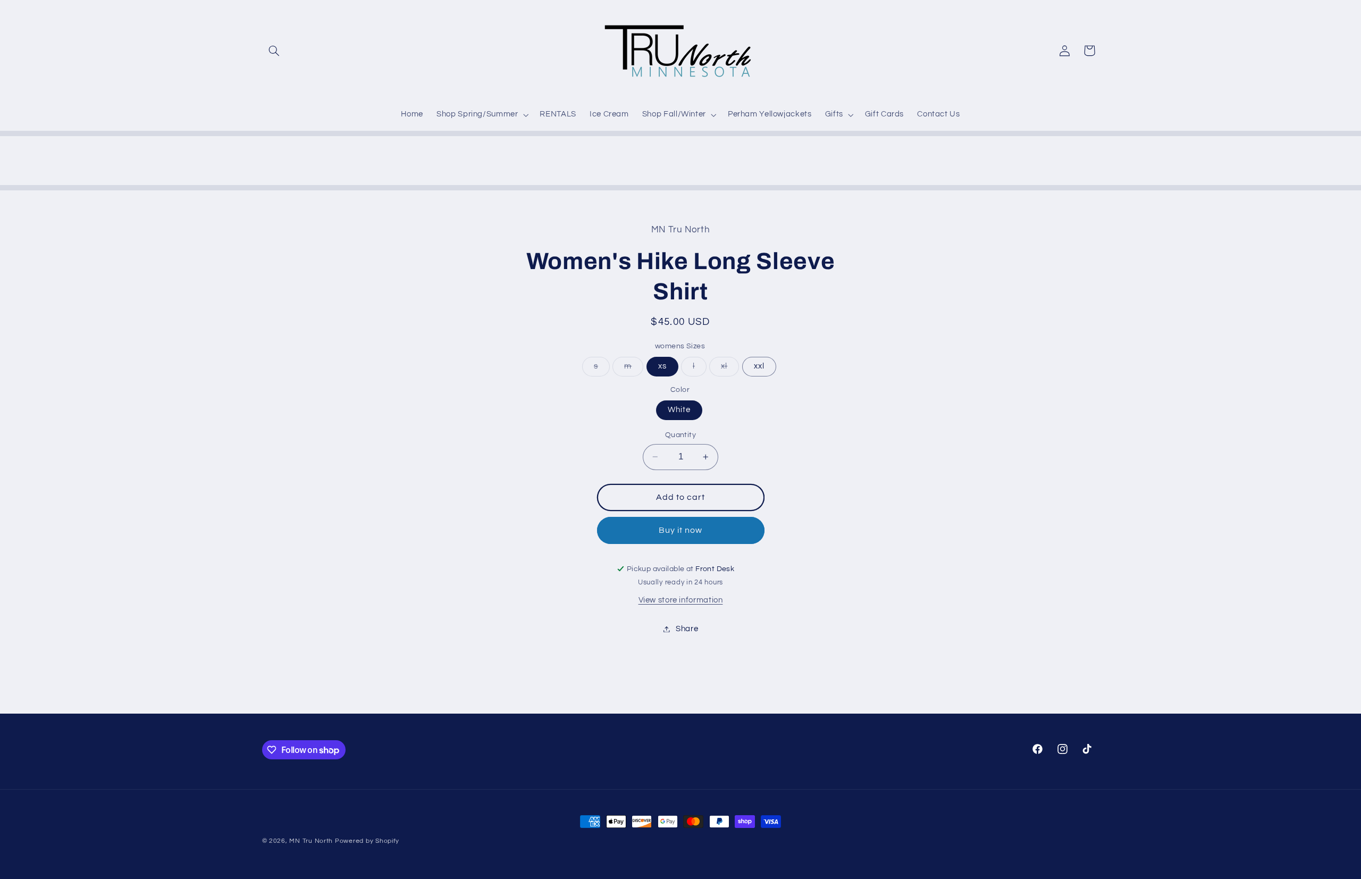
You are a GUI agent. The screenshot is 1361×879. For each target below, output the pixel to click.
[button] (274, 50)
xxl (759, 366)
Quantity (680, 435)
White (679, 410)
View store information (681, 600)
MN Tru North (311, 841)
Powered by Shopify (367, 841)
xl (730, 369)
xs (662, 366)
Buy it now (681, 530)
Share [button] (687, 629)
